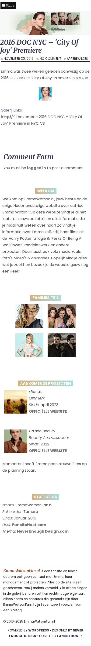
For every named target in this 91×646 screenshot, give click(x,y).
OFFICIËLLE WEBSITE (48, 411)
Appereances (77, 58)
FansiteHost (68, 636)
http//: (7, 116)
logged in (36, 168)
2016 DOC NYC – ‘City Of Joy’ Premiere (39, 46)
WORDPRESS (38, 630)
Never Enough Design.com (43, 531)
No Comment (50, 58)
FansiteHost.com (29, 524)
